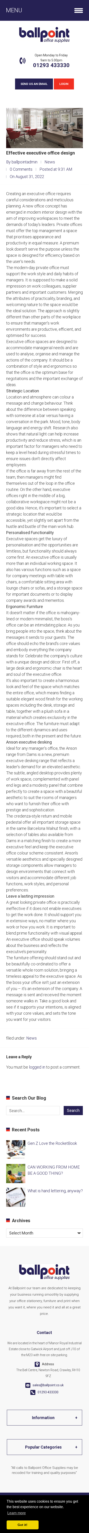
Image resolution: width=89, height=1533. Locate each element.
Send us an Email (34, 84)
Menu (14, 10)
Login (63, 84)
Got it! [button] (22, 1525)
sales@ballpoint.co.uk (48, 1385)
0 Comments (21, 169)
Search (73, 1110)
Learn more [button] (16, 1513)
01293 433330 (51, 65)
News (49, 162)
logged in (37, 1067)
